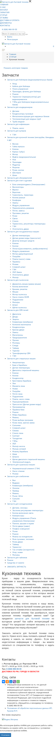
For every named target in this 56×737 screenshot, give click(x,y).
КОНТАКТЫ (5, 25)
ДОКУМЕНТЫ (6, 22)
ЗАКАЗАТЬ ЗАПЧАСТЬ (16, 566)
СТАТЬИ (3, 15)
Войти (9, 36)
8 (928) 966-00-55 (9, 29)
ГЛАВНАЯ (4, 4)
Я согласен (5, 735)
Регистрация (12, 39)
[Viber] (14, 681)
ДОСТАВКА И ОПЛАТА (9, 20)
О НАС (3, 7)
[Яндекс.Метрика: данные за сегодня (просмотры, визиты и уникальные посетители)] (10, 719)
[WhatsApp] (18, 681)
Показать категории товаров (16, 68)
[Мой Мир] (10, 681)
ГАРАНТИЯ (4, 12)
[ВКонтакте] (3, 681)
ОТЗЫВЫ (4, 17)
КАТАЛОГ (4, 9)
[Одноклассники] (7, 681)
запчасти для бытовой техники (32, 618)
